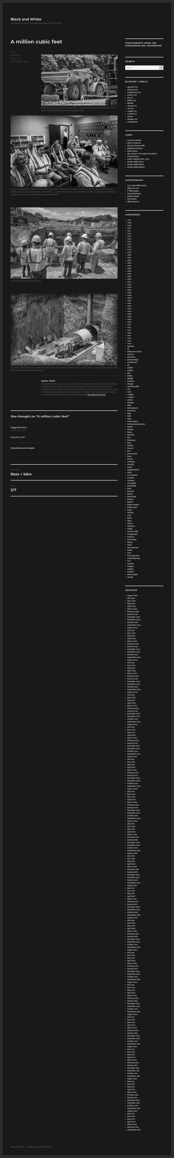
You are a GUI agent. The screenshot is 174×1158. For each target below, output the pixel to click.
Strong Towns (133, 156)
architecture (132, 362)
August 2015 (132, 950)
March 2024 (132, 673)
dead (129, 405)
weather (130, 572)
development (132, 122)
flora (129, 443)
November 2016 (133, 910)
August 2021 (132, 757)
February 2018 (133, 869)
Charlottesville (133, 386)
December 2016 (133, 907)
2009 (129, 322)
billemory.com (133, 188)
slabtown (131, 526)
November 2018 (133, 845)
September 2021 (133, 754)
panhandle (131, 486)
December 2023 (133, 681)
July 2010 (131, 1114)
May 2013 (131, 1022)
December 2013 (133, 1004)
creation (130, 397)
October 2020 (132, 783)
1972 (129, 233)
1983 (129, 263)
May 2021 (131, 765)
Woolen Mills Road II (135, 164)
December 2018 (133, 842)
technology (131, 539)
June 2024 (131, 665)
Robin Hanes (132, 151)
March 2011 (132, 1092)
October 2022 (132, 719)
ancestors (131, 357)
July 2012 (131, 1049)
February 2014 (133, 998)
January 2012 (132, 1065)
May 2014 (131, 990)
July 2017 (131, 888)
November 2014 (133, 974)
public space (132, 507)
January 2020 (132, 808)
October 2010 (132, 1106)
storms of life (132, 531)
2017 (129, 335)
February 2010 (133, 1127)
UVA (129, 561)
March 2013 (132, 1028)
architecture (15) (134, 92)
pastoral (130, 491)
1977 (129, 247)
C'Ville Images (133, 191)
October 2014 (132, 977)
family (129, 427)
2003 (129, 309)
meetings (131, 462)
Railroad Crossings (135, 148)
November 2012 (133, 1038)
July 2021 (131, 759)
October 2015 (132, 944)
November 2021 (133, 748)
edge (129, 419)
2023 (129, 343)
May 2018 (131, 861)
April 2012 (131, 1057)
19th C (129, 298)
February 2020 (133, 805)
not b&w (130, 478)
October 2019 (132, 816)
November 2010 (133, 1103)
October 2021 (132, 751)
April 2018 (131, 864)
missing (130, 464)
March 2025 (132, 641)
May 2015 (131, 958)
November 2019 (133, 813)
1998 (129, 292)
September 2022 (133, 722)
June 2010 (131, 1116)
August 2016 (132, 918)
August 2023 (132, 692)
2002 (129, 306)
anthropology (132, 360)
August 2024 (132, 660)
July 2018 (131, 856)
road (129, 515)
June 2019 (131, 826)
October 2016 (132, 912)
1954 (129, 220)
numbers (131, 480)
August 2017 (132, 885)
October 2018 (132, 848)
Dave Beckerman (134, 194)
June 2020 (131, 794)
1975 (129, 241)
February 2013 (133, 1030)
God (129, 451)
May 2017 (131, 893)
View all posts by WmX (96, 395)
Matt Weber (132, 199)
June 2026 (131, 601)
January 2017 (132, 904)
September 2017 (133, 883)
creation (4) (132, 114)
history (130, 459)
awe (128, 373)
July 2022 (131, 727)
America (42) (132, 90)
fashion (130, 429)
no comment (132, 475)
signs (129, 521)
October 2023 (132, 687)
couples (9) (132, 111)
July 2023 (131, 695)
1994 (129, 284)
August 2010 (132, 1111)
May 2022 (131, 732)
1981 (129, 258)
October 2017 (132, 880)
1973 (129, 236)
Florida (130, 446)
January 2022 (132, 743)
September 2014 (133, 979)
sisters (130, 523)
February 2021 (133, 773)
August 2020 (132, 789)
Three (129, 545)
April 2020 (131, 800)
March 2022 (132, 738)
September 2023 (133, 689)
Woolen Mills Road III (136, 167)
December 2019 (133, 810)
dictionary (131, 411)
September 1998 (133, 1130)
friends (130, 448)
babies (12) (131, 100)
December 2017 (133, 875)
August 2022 (132, 724)
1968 (129, 223)
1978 (129, 250)
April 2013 (131, 1025)
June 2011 (131, 1084)
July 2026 (131, 598)
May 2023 (131, 700)
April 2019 (131, 832)
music (129, 467)
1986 (129, 271)
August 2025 (132, 628)
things (130, 542)
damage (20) (132, 119)
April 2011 (131, 1089)
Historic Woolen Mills (136, 146)
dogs (129, 413)
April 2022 (131, 735)
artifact (130, 368)
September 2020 (133, 786)
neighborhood (17, 61)
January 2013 (132, 1033)
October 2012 (132, 1041)
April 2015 (131, 961)
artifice (130, 370)
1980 (129, 255)
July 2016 (131, 920)
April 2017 (131, 896)
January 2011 (132, 1098)
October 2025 (132, 622)
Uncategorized (133, 556)
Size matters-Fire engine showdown (142, 154)
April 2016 (131, 928)
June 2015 (131, 955)
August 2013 (132, 1014)
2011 (129, 327)
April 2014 (131, 993)
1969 (129, 225)
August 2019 (132, 821)
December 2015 (133, 939)
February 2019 (133, 837)
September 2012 (133, 1044)
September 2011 (133, 1076)
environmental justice (136, 424)
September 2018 (133, 851)
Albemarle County (134, 352)
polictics (130, 499)
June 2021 (131, 762)
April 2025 (131, 638)
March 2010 (132, 1124)
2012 (129, 330)
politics (130, 502)
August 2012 (132, 1046)
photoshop (131, 497)
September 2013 (133, 1012)
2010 (129, 325)
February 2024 (133, 676)
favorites (130, 435)
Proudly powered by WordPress (38, 1147)
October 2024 (132, 655)
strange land (132, 534)
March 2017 (132, 899)
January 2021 (132, 775)
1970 (129, 228)
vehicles (130, 564)
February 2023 (133, 708)
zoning (130, 577)
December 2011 (133, 1068)
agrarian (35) (132, 87)
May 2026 (131, 604)
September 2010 (133, 1108)
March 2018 (132, 867)
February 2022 (133, 740)
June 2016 (131, 923)
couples (130, 395)
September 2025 (133, 625)
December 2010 (133, 1100)
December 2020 (133, 778)
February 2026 (133, 612)
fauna (129, 432)
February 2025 (133, 644)
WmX (13, 52)
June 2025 (131, 633)
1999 (129, 295)
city (128, 389)
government (132, 454)
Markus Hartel (133, 196)
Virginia (130, 566)
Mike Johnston (133, 202)
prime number (133, 505)
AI (128, 349)
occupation (131, 483)
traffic (129, 550)
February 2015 (133, 966)
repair (129, 510)
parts (129, 488)
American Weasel (134, 140)
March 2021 (132, 770)
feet (128, 437)
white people (132, 574)
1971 (129, 231)
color (129, 392)
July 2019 (131, 824)
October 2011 (132, 1073)
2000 (129, 301)
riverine (130, 513)
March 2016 (132, 931)
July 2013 (130, 1017)
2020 (129, 341)
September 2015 (133, 947)
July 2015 (131, 953)
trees (129, 553)
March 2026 (132, 609)
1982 (129, 260)
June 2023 (131, 697)
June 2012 (131, 1052)
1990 (129, 279)
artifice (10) (132, 95)
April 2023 (131, 703)
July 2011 (130, 1081)
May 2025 (131, 636)
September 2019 (133, 818)
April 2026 (131, 606)
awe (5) (130, 98)
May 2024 (131, 668)
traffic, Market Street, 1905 (138, 159)
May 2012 (131, 1055)
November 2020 (133, 781)
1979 (129, 252)
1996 (129, 287)
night (129, 472)
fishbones (131, 440)
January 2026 (132, 614)
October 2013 (132, 1009)
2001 (129, 303)
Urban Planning (133, 558)
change (130, 384)
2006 (129, 317)
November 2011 (133, 1071)
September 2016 (133, 915)
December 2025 (133, 617)
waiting (130, 569)
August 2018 (132, 853)
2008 (129, 319)
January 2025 (132, 646)
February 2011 (132, 1095)
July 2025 (131, 630)
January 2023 (132, 711)
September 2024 (133, 657)
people (130, 494)
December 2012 (133, 1036)
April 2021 (131, 767)
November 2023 (133, 684)
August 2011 (132, 1079)
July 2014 (131, 985)
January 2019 (132, 840)
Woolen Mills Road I (135, 162)
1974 (129, 239)
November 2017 (133, 877)
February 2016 (133, 934)
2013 (129, 333)
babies (129, 376)
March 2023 (132, 706)
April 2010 (131, 1122)
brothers (130, 381)
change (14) (132, 106)
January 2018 (132, 872)
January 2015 (132, 969)
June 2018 (131, 859)
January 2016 (132, 936)
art (128, 365)
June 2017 (131, 891)
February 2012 (133, 1063)
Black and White (26, 19)
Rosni (129, 518)
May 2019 (131, 829)
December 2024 (133, 649)
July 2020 (131, 791)
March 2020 (132, 802)
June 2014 (131, 987)
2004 (129, 311)
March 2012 (132, 1060)
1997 (129, 290)
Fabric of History (134, 143)
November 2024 (133, 652)
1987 (129, 274)
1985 (129, 268)
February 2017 (133, 902)
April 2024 (131, 671)
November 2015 (133, 942)
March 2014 (132, 995)
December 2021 (133, 746)
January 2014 (132, 1001)
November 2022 (133, 716)
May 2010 (131, 1119)
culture (130, 116)
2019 (129, 338)
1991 (129, 282)
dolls (129, 416)
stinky (25, 61)
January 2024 (132, 679)
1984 (129, 266)
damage (130, 403)
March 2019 (132, 834)
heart (129, 456)
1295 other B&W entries (137, 185)
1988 (129, 276)
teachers (130, 537)
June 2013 (131, 1020)
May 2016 (131, 926)
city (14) (130, 108)
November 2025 (133, 620)
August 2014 (132, 982)
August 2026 (132, 595)
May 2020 (131, 797)
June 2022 (131, 730)
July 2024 (131, 663)
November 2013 (133, 1006)
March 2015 (132, 963)
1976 (129, 244)
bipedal (130, 103)
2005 (129, 314)
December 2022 (133, 714)
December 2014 (133, 971)
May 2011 (131, 1087)
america (130, 354)
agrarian (130, 346)
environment (16, 59)
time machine (132, 548)
